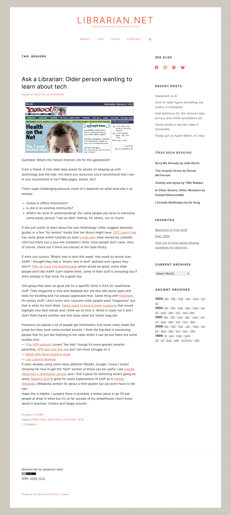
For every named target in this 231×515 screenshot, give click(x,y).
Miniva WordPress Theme (53, 494)
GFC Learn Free (124, 232)
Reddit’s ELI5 (40, 379)
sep (170, 312)
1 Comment (29, 424)
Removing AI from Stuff (171, 230)
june (187, 335)
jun (203, 298)
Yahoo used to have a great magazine (89, 305)
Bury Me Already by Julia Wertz (177, 163)
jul (156, 303)
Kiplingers (126, 296)
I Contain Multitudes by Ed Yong (177, 202)
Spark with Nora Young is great (48, 354)
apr (188, 298)
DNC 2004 (162, 236)
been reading (179, 152)
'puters (38, 414)
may (196, 298)
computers (38, 419)
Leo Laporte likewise (41, 359)
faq (100, 39)
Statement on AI (166, 96)
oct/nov (186, 340)
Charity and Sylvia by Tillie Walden (179, 183)
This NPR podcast (39, 344)
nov (185, 312)
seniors (70, 419)
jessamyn (57, 94)
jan (167, 298)
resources (55, 419)
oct (178, 312)
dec (192, 312)
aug (163, 312)
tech (80, 419)
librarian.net (115, 20)
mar (180, 298)
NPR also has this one (53, 349)
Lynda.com (88, 237)
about (85, 39)
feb (173, 298)
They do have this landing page (54, 266)
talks (115, 39)
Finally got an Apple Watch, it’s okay (180, 135)
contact (134, 39)
